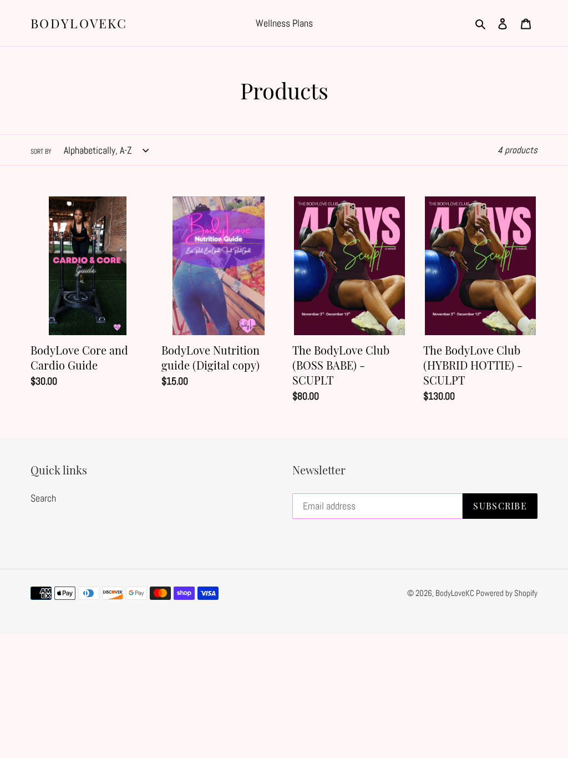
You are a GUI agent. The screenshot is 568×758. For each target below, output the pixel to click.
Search (43, 498)
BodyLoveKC (79, 23)
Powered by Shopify (506, 593)
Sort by (41, 151)
